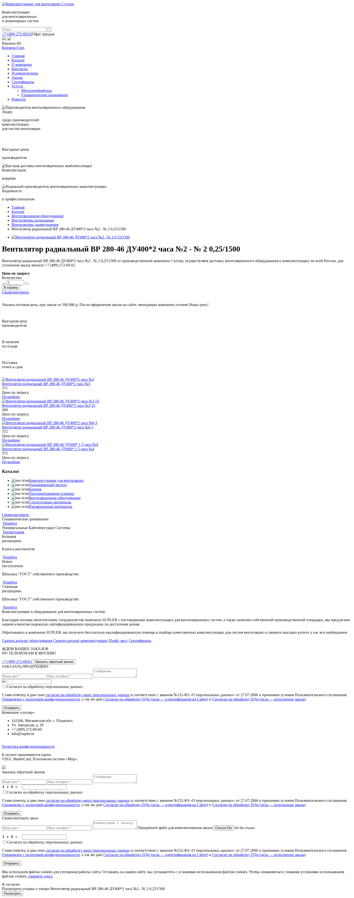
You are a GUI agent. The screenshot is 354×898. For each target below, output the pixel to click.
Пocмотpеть (12, 893)
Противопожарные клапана (51, 493)
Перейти (10, 523)
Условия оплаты (25, 73)
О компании (22, 64)
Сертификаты (23, 82)
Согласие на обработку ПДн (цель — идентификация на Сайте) (155, 699)
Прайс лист (118, 641)
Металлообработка (36, 90)
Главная (18, 56)
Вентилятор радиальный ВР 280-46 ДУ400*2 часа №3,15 (48, 405)
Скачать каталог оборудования (27, 641)
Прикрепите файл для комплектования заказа (175, 828)
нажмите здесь (40, 876)
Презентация (13, 532)
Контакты (20, 69)
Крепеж (35, 489)
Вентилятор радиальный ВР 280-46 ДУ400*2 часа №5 (46, 384)
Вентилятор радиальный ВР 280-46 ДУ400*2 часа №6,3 (47, 427)
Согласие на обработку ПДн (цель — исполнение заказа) (259, 699)
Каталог (18, 60)
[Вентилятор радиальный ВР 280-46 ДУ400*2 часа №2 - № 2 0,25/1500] (71, 237)
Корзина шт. (13, 48)
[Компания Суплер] (38, 4)
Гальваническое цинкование (44, 95)
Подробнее (11, 397)
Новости (19, 99)
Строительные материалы (50, 502)
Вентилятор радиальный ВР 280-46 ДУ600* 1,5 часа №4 (48, 449)
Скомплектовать (15, 292)
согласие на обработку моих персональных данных (88, 695)
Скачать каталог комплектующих (80, 641)
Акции (17, 77)
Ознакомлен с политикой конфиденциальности (41, 699)
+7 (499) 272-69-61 (17, 34)
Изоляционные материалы (50, 506)
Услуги (17, 86)
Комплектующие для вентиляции (56, 480)
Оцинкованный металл (48, 485)
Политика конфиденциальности (28, 746)
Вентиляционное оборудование (55, 498)
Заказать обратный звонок (54, 662)
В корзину (11, 287)
